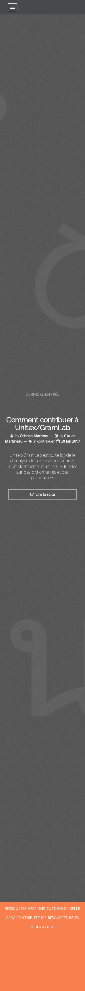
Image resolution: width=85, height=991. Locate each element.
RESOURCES (58, 917)
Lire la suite (45, 494)
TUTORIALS (56, 908)
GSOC (10, 917)
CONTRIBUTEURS (31, 917)
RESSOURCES (16, 908)
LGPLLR (73, 908)
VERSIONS (36, 908)
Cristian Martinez (34, 435)
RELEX (74, 917)
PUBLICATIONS (42, 927)
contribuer (46, 441)
